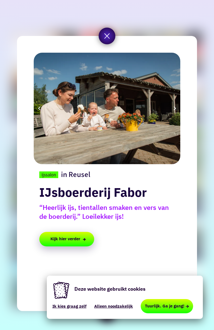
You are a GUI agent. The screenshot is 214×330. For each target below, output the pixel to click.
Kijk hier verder (65, 238)
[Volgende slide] (175, 108)
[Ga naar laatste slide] (39, 108)
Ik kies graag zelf (69, 306)
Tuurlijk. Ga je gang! (164, 306)
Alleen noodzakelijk (113, 306)
